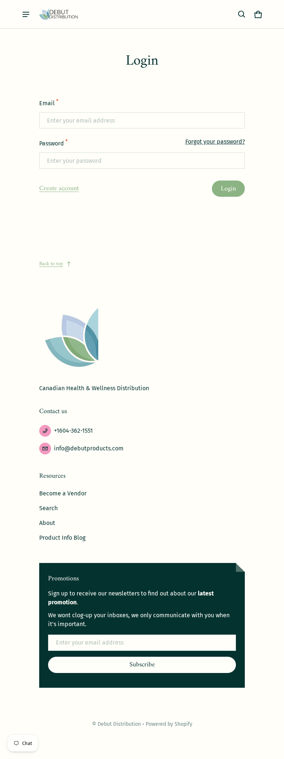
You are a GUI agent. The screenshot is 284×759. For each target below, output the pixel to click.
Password (53, 143)
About (47, 522)
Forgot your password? (215, 141)
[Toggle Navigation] (26, 14)
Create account (59, 188)
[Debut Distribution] (58, 14)
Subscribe (142, 664)
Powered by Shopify (169, 724)
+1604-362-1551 (73, 430)
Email (48, 103)
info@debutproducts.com (89, 448)
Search (48, 508)
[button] (242, 14)
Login (228, 189)
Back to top (51, 263)
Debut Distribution (120, 724)
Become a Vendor (63, 493)
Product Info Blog (62, 537)
